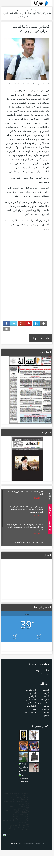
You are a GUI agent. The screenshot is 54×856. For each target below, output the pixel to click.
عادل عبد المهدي (42, 670)
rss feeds (3, 3)
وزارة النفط (44, 673)
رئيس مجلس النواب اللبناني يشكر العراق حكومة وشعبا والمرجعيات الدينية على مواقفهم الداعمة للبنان (25, 527)
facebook (7, 3)
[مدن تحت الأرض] (23, 746)
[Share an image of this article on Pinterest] (28, 323)
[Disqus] (26, 277)
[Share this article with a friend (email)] (6, 329)
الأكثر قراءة (50, 511)
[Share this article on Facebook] (6, 323)
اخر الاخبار (50, 496)
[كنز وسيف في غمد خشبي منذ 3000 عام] (23, 781)
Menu (51, 40)
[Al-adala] (41, 3)
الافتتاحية (45, 696)
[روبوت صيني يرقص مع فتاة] (34, 767)
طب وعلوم (31, 699)
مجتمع (46, 715)
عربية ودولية (30, 712)
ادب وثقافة (31, 690)
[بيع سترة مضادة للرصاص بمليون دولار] (34, 756)
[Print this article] (43, 323)
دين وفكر (32, 703)
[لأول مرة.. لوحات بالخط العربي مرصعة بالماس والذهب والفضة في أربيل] (23, 735)
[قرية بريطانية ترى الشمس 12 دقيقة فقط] (23, 756)
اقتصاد (46, 712)
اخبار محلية (44, 699)
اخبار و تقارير (43, 703)
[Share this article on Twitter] (13, 323)
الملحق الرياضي (43, 84)
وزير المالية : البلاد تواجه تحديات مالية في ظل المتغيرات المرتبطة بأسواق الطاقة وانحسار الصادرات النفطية (26, 509)
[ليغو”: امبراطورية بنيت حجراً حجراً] (23, 769)
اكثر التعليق (50, 526)
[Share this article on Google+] (21, 323)
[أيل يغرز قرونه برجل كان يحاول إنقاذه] (34, 735)
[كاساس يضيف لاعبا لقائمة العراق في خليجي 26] (26, 58)
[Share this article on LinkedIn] (36, 323)
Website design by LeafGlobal (31, 844)
